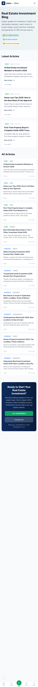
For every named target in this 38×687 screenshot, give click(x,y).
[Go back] (4, 677)
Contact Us (19, 420)
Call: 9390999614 (19, 413)
